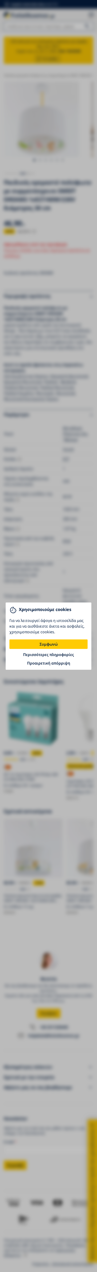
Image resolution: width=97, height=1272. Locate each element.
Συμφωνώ (49, 644)
